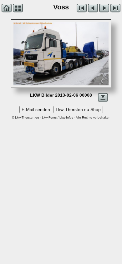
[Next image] (80, 53)
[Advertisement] (61, 180)
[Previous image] (32, 53)
